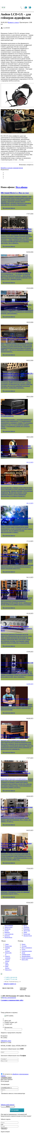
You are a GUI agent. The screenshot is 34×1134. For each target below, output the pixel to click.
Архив (23, 952)
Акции (25, 932)
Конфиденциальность (27, 958)
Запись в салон (8, 927)
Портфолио (8, 929)
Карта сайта (25, 959)
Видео (25, 925)
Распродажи (27, 934)
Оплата (23, 944)
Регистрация (14, 1110)
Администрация (26, 954)
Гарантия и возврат (27, 951)
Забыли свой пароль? (7, 1104)
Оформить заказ (6, 1041)
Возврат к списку (13, 22)
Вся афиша (21, 187)
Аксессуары (27, 930)
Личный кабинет (26, 956)
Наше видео (8, 969)
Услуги (23, 949)
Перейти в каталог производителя (12, 168)
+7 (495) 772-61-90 (10, 979)
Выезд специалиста (27, 947)
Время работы (8, 937)
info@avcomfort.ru (10, 984)
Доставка (24, 946)
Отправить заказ (6, 1077)
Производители (28, 935)
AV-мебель (26, 927)
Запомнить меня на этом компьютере (13, 1093)
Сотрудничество (9, 934)
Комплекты (26, 929)
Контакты (7, 935)
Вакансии (7, 932)
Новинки (7, 947)
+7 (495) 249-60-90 (10, 977)
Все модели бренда (9, 208)
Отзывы (7, 930)
